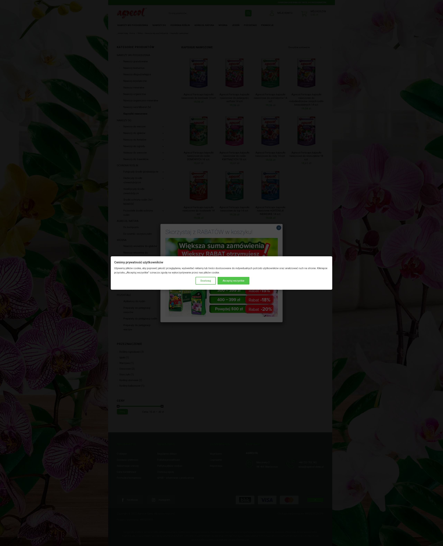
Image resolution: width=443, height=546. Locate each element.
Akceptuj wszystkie (233, 280)
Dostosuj (206, 280)
